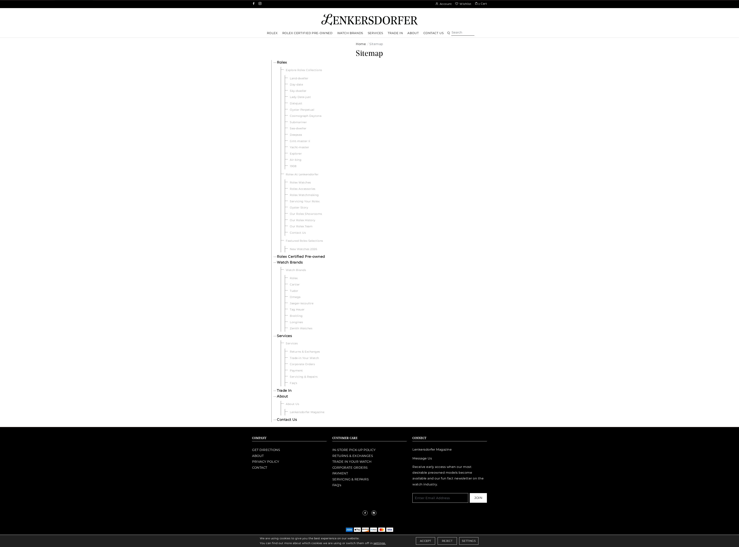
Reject (447, 541)
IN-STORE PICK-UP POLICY (354, 450)
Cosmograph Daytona (305, 116)
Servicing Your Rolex (304, 201)
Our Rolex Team (301, 226)
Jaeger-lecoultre (301, 303)
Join (478, 498)
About (282, 396)
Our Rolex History (302, 220)
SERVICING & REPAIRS (350, 479)
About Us (292, 404)
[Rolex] (721, 18)
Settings (469, 541)
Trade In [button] (395, 33)
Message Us (422, 458)
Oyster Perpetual (302, 109)
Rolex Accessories (302, 189)
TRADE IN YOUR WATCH (352, 461)
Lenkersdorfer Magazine (307, 412)
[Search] (462, 32)
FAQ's (336, 485)
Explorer (296, 153)
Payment (296, 370)
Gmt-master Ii (300, 141)
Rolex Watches (300, 182)
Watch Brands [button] (350, 33)
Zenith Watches (301, 328)
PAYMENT (340, 473)
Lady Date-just (300, 97)
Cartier (295, 284)
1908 (293, 166)
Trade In (284, 390)
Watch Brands (290, 262)
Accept (425, 541)
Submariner (298, 122)
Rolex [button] (272, 33)
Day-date (296, 84)
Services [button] (375, 33)
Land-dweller (299, 78)
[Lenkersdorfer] (369, 19)
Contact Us (298, 232)
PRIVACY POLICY (265, 461)
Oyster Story (299, 207)
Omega (295, 297)
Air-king (295, 159)
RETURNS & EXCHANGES (352, 456)
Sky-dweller (298, 91)
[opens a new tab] (254, 4)
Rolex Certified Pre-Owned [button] (307, 33)
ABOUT (258, 456)
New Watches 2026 (303, 249)
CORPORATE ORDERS (350, 467)
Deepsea (296, 134)
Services (284, 336)
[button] (448, 33)
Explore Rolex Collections (304, 70)
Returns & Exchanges (305, 351)
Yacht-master (299, 147)
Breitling (296, 316)
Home (361, 44)
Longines (296, 322)
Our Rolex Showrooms (306, 214)
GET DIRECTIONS (266, 450)
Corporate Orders (302, 364)
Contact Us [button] (433, 33)
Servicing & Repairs (304, 376)
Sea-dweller (298, 128)
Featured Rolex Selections (304, 241)
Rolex (282, 62)
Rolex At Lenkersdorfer (302, 174)
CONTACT (259, 467)
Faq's (293, 383)
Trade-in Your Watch (304, 358)
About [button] (413, 33)
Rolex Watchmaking (304, 195)
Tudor (294, 291)
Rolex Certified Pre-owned (301, 256)
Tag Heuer (297, 309)
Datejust (296, 103)
